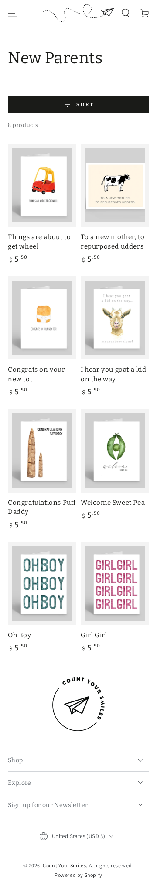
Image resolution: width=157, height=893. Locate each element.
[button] (125, 13)
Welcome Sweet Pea (113, 502)
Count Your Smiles (64, 865)
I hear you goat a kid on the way (114, 374)
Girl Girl (94, 635)
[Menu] (12, 13)
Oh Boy (19, 635)
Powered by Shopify (78, 875)
